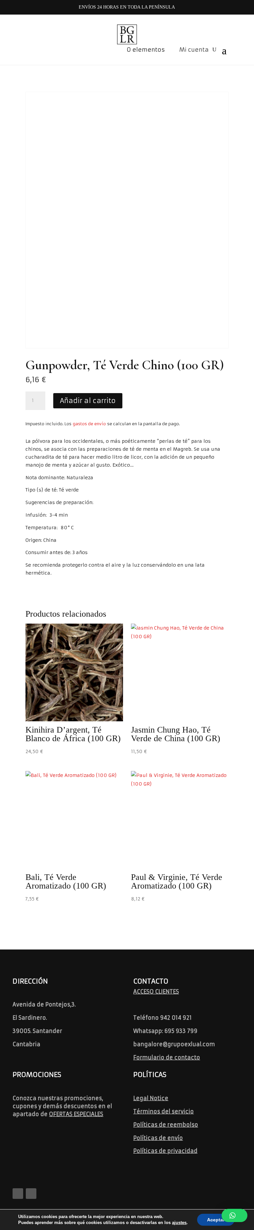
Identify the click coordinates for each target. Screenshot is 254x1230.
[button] (234, 1215)
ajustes (179, 1222)
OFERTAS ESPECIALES (76, 1114)
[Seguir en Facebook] (18, 1193)
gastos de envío (89, 423)
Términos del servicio (163, 1111)
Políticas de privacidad (165, 1151)
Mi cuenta (194, 49)
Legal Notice (150, 1098)
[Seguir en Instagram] (31, 1193)
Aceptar (216, 1219)
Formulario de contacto (166, 1057)
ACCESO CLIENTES (156, 991)
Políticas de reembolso (165, 1124)
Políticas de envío (158, 1138)
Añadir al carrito (88, 400)
